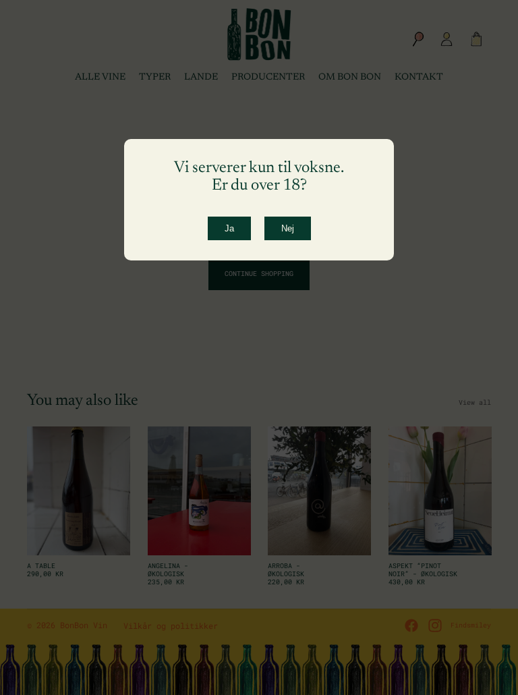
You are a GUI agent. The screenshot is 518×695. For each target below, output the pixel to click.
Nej (287, 228)
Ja (229, 228)
